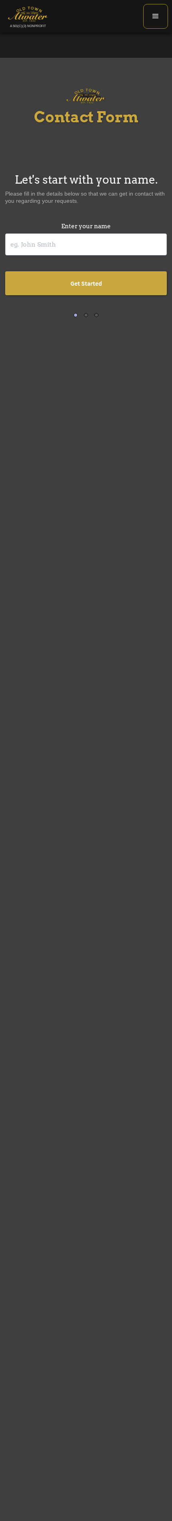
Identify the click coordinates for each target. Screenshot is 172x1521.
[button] (155, 16)
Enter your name (86, 226)
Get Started (86, 283)
